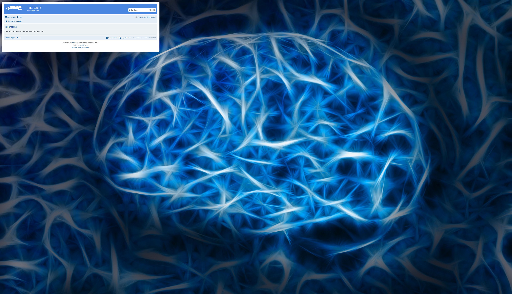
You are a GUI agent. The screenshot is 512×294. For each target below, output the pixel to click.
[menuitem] (19, 17)
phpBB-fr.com (84, 45)
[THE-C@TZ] (15, 8)
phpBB (74, 42)
